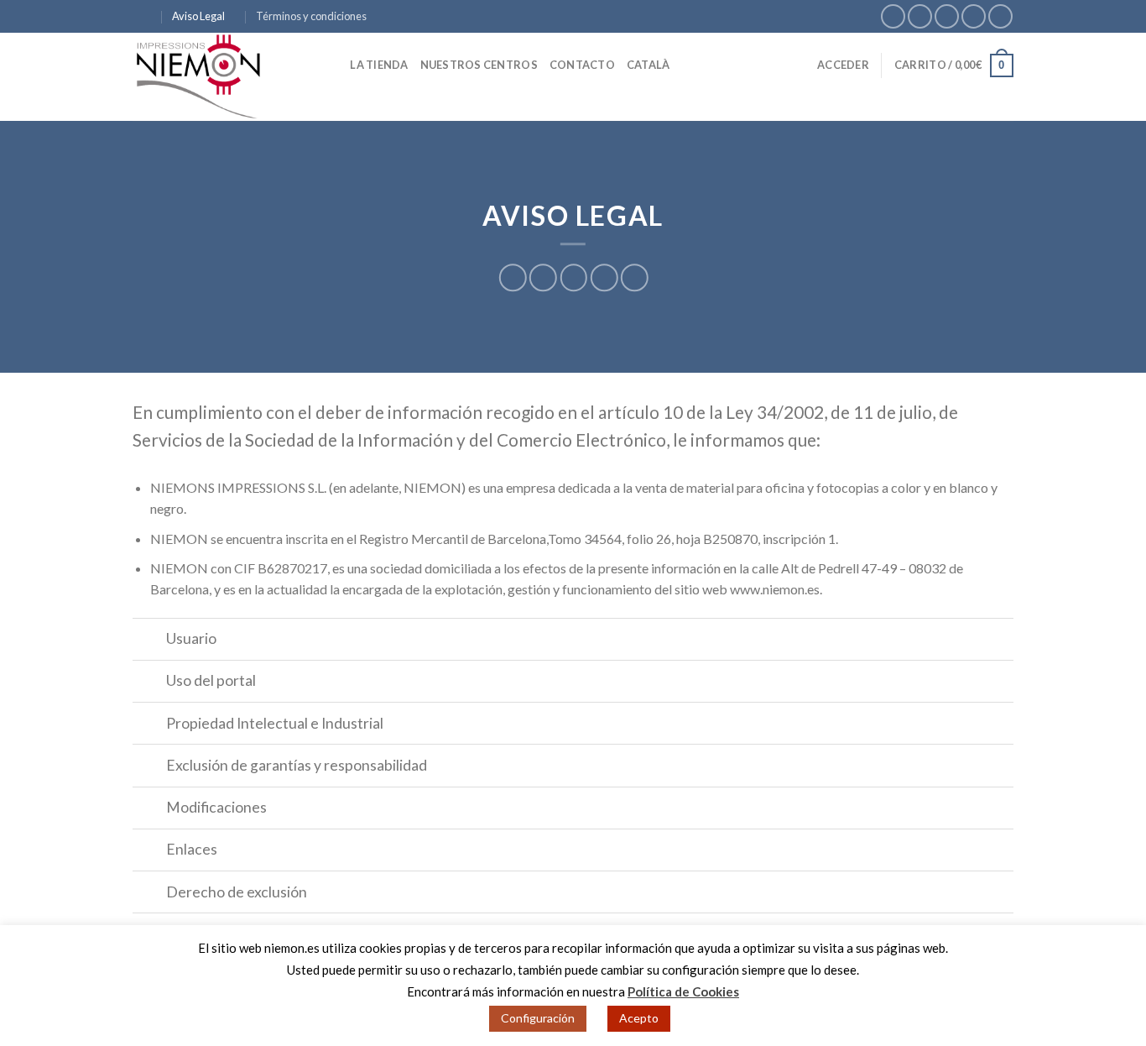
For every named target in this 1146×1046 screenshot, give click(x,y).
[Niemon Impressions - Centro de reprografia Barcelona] (216, 77)
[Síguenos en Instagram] (920, 16)
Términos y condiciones (311, 16)
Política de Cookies (683, 991)
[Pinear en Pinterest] (603, 277)
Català (648, 64)
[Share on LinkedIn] (635, 277)
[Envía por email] (573, 277)
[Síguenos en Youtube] (1000, 16)
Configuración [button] (538, 1018)
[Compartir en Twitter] (543, 277)
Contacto (582, 64)
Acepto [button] (639, 1018)
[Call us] (973, 16)
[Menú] (143, 16)
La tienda (379, 64)
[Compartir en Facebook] (513, 277)
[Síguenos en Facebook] (893, 16)
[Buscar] (332, 65)
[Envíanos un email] (947, 16)
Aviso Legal (198, 16)
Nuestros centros (479, 64)
